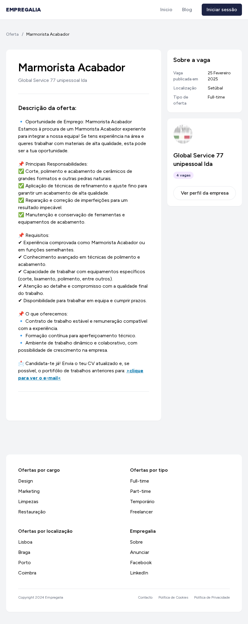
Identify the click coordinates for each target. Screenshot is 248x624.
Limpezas (28, 501)
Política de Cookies (173, 597)
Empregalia (23, 9)
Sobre (136, 542)
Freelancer (141, 512)
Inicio (166, 9)
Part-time (140, 491)
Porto (24, 562)
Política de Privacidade (212, 597)
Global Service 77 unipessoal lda (52, 80)
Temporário (142, 501)
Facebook (141, 562)
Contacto (145, 597)
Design (25, 481)
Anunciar (139, 552)
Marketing (29, 491)
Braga (24, 552)
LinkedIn (139, 573)
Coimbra (27, 573)
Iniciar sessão (222, 9)
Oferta (12, 34)
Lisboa (25, 542)
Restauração (32, 512)
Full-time (139, 481)
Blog (187, 9)
